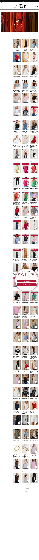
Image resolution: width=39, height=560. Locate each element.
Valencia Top (32, 411)
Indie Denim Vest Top (25, 131)
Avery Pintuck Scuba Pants (25, 497)
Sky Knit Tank (24, 343)
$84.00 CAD (25, 50)
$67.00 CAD (25, 330)
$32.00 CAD (35, 470)
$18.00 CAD (18, 91)
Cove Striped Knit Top (33, 454)
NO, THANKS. (26, 284)
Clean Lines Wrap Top (16, 398)
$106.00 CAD (36, 441)
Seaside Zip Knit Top (16, 343)
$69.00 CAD (18, 63)
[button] (35, 6)
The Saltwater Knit (16, 245)
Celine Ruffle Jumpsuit (25, 539)
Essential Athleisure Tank (25, 188)
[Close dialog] (37, 270)
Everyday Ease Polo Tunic (16, 411)
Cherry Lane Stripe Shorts (17, 316)
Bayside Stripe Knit (16, 356)
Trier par (14, 37)
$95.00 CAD (18, 540)
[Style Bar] (19, 6)
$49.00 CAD (17, 217)
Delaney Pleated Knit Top (16, 117)
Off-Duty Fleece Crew (33, 245)
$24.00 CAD (17, 104)
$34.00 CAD (23, 231)
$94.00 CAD (17, 50)
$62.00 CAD (25, 357)
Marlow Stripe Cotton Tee (25, 302)
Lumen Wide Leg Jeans (33, 498)
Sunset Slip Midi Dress (25, 370)
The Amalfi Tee (32, 343)
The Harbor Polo (32, 316)
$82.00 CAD (15, 385)
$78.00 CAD (36, 63)
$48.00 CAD (18, 160)
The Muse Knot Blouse (25, 216)
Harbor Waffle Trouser (25, 259)
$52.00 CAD (17, 399)
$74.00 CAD (27, 63)
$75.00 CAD (32, 317)
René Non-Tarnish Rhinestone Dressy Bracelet (16, 455)
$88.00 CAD (25, 371)
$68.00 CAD (35, 50)
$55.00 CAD (25, 317)
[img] (23, 413)
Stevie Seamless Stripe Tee (34, 131)
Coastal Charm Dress (25, 49)
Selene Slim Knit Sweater (33, 202)
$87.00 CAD (15, 330)
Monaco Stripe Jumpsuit (16, 49)
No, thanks (26, 287)
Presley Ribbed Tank (33, 117)
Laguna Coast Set (24, 202)
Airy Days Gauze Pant (16, 259)
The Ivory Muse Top (24, 316)
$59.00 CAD (25, 260)
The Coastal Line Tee (33, 216)
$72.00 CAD (27, 441)
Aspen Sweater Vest (24, 356)
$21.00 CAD (23, 457)
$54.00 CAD (34, 203)
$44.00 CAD (25, 132)
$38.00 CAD (17, 303)
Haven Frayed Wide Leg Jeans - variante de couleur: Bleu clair (13, 511)
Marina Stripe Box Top (33, 398)
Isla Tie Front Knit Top (16, 302)
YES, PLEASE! (27, 281)
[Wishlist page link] (1, 2)
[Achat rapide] (19, 47)
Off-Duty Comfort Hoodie (16, 216)
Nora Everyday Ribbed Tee (17, 103)
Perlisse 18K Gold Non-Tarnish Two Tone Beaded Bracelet (25, 455)
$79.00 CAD (34, 499)
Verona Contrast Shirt (33, 511)
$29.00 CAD (34, 132)
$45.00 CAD (34, 455)
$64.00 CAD (26, 385)
